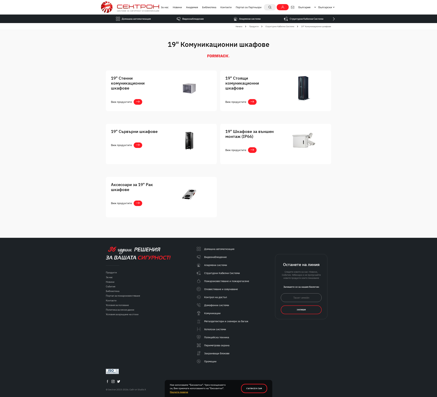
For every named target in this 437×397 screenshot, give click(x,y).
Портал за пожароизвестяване (123, 295)
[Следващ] (333, 19)
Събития (110, 286)
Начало (239, 26)
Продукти (254, 26)
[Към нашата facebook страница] (107, 381)
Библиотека (209, 7)
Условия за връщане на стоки (122, 314)
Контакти (226, 7)
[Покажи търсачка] (270, 7)
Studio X (142, 389)
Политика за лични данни (120, 309)
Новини (177, 7)
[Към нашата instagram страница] (113, 381)
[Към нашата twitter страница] (118, 381)
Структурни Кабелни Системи (279, 26)
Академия (192, 7)
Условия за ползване (117, 305)
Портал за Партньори (249, 7)
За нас (165, 7)
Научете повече (179, 392)
